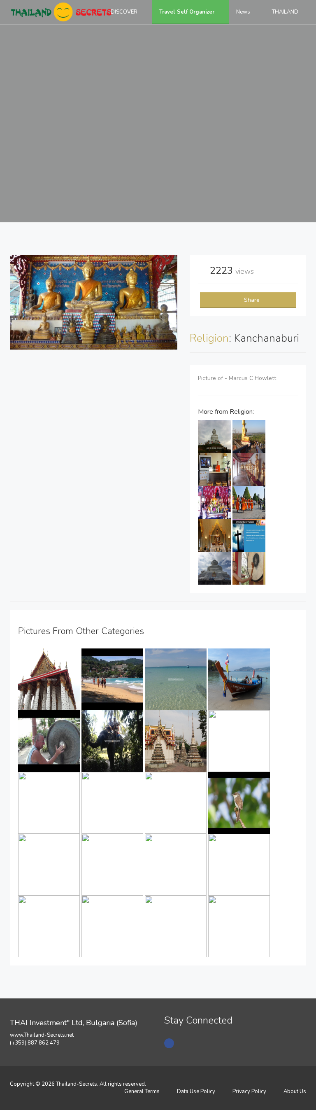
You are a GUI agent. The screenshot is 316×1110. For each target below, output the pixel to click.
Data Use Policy (196, 1091)
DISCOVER (125, 12)
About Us (294, 1091)
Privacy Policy (249, 1091)
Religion (209, 338)
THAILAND (286, 12)
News (243, 12)
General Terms (142, 1091)
